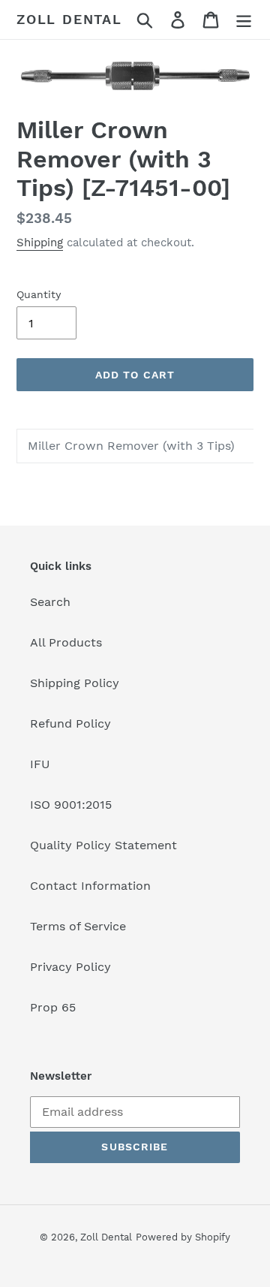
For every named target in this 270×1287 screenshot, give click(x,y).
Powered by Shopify (183, 1237)
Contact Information (90, 886)
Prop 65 (53, 1007)
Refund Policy (70, 723)
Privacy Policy (70, 967)
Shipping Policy (74, 683)
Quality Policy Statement (103, 845)
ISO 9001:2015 (71, 804)
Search (50, 602)
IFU (40, 764)
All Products (66, 642)
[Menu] (243, 20)
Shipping (39, 242)
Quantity (38, 294)
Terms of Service (78, 926)
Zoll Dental (69, 19)
